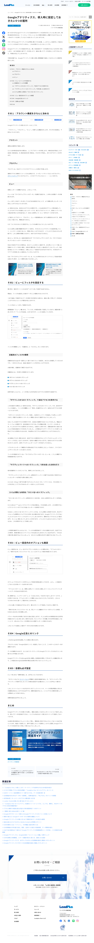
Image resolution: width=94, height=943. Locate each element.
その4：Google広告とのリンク (19, 98)
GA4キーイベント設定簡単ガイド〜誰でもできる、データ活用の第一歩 (24, 793)
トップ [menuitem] (16, 906)
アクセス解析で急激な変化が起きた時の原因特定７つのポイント (22, 808)
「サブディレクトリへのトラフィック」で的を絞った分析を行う (32, 89)
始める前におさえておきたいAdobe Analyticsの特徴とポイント (23, 822)
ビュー (16, 77)
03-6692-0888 (54, 885)
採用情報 (64, 5)
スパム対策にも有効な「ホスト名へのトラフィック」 (29, 92)
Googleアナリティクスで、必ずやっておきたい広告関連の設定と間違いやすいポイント (29, 840)
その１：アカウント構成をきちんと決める (22, 69)
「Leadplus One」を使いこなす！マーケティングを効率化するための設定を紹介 (28, 787)
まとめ (13, 104)
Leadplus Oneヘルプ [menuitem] (40, 918)
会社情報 (57, 5)
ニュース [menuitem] (36, 909)
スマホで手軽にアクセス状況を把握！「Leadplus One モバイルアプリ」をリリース (28, 790)
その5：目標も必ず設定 (17, 101)
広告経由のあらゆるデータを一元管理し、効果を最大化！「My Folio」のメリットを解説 (30, 795)
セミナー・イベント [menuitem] (39, 906)
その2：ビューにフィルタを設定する (21, 81)
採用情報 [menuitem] (36, 915)
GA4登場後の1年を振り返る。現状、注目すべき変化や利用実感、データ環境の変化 (28, 827)
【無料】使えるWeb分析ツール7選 (14, 811)
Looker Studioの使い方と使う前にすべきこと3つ (18, 801)
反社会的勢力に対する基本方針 (59, 935)
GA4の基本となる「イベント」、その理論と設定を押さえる (21, 825)
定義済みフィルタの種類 (21, 83)
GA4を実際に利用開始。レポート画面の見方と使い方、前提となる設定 (24, 837)
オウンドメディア (13, 176)
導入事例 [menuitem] (16, 912)
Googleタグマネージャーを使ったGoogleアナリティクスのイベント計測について (28, 814)
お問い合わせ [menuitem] (37, 912)
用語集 (36, 935)
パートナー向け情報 (86, 1)
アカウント (17, 71)
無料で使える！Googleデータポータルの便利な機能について (22, 816)
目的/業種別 (36, 5)
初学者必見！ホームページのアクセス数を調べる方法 (19, 798)
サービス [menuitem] (16, 909)
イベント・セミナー (69, 1)
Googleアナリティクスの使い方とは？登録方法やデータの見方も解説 (24, 819)
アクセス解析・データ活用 (14, 25)
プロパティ (17, 74)
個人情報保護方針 (44, 935)
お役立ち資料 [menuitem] (17, 915)
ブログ (62, 1)
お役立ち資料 (78, 1)
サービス (27, 5)
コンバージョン (24, 679)
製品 (43, 5)
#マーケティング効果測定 (13, 762)
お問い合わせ (84, 5)
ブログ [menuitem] (16, 918)
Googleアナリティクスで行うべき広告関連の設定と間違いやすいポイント (25, 843)
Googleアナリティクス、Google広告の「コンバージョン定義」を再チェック (26, 835)
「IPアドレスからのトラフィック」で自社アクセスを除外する (31, 86)
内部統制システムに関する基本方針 (77, 935)
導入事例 (50, 5)
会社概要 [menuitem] (16, 921)
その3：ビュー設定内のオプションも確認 (22, 95)
